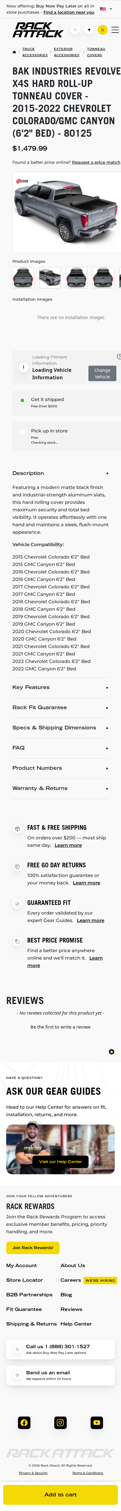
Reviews (71, 1310)
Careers (87, 1280)
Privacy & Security (33, 1473)
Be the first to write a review (60, 1027)
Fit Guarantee (24, 1310)
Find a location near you (68, 12)
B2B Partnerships (29, 1295)
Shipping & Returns (31, 1324)
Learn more (68, 845)
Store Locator (24, 1280)
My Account (21, 1266)
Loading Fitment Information (49, 360)
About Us (72, 1266)
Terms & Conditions (87, 1473)
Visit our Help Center (60, 1162)
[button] (60, 1026)
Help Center (76, 1324)
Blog (66, 1295)
